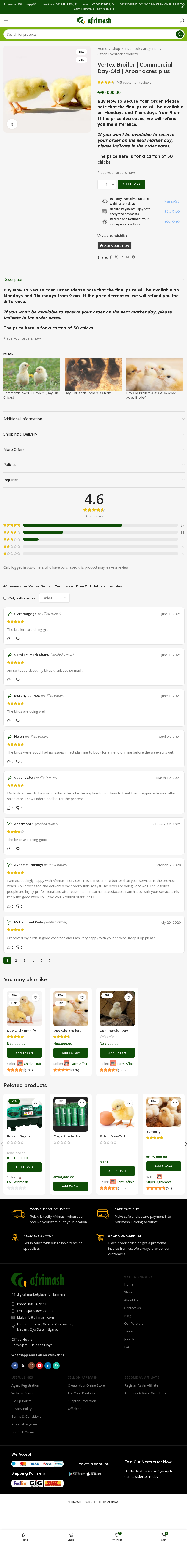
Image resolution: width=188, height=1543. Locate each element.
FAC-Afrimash (17, 1181)
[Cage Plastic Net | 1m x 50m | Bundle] (70, 1114)
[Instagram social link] (31, 1365)
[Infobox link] (51, 1216)
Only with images (22, 598)
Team (128, 1331)
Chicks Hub (32, 1063)
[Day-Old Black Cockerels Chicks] (93, 374)
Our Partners (133, 1323)
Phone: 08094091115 (32, 1304)
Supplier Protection (82, 1401)
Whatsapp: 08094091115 (35, 1310)
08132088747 (128, 4)
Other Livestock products (117, 54)
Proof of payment (24, 1424)
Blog (127, 1315)
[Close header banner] (182, 7)
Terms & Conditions (26, 1416)
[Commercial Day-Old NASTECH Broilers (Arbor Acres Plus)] (117, 1008)
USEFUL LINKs (22, 1377)
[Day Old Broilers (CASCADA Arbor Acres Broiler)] (154, 374)
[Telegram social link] (133, 257)
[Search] (180, 34)
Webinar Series (22, 1393)
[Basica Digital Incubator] (24, 1114)
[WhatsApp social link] (127, 257)
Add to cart (131, 184)
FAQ (127, 1347)
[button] (24, 1053)
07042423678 (101, 4)
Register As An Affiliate (141, 1385)
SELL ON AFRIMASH (82, 1377)
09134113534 (64, 4)
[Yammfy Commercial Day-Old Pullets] (163, 1112)
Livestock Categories (141, 48)
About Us (131, 1300)
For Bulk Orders (23, 1432)
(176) (74, 1070)
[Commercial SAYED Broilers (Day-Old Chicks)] (31, 374)
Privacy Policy (21, 1409)
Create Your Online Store (86, 1385)
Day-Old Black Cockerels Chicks (88, 393)
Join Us (129, 1339)
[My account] (182, 20)
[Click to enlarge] (12, 124)
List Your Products (81, 1393)
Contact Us (132, 1308)
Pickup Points (21, 1401)
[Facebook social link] (110, 257)
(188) (28, 1070)
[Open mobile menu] (5, 20)
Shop (116, 48)
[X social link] (116, 257)
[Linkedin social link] (122, 257)
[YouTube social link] (39, 1365)
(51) (168, 1188)
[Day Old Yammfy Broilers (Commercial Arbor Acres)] (24, 1008)
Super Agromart (158, 1181)
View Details (172, 201)
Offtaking (74, 1409)
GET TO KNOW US (138, 1276)
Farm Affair (79, 1063)
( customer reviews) (135, 82)
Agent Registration (25, 1385)
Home (102, 48)
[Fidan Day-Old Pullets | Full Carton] (117, 1114)
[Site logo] (94, 20)
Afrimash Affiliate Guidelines (145, 1393)
